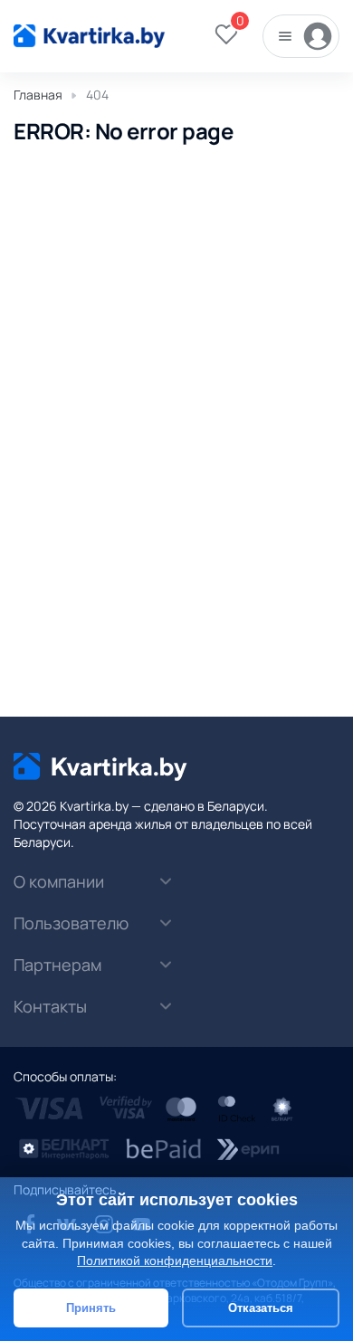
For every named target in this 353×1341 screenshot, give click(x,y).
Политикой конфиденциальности (174, 1260)
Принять (91, 1308)
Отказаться (260, 1308)
